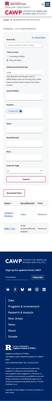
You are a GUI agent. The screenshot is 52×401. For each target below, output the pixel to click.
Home (6, 19)
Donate (12, 336)
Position (10, 104)
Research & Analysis (20, 312)
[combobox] (8, 97)
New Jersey (15, 318)
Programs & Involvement (23, 306)
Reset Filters (40, 37)
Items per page (12, 165)
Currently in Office (17, 56)
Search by (10, 39)
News (11, 324)
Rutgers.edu (10, 7)
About (12, 330)
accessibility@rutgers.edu (30, 379)
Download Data (14, 193)
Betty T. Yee (9, 229)
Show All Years (15, 60)
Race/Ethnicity (12, 137)
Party (8, 151)
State (8, 123)
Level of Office (12, 91)
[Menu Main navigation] (47, 4)
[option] (14, 111)
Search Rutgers (23, 7)
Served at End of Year (17, 67)
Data (11, 300)
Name (8, 203)
